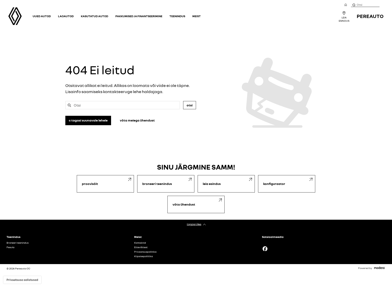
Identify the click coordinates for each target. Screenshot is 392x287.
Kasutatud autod (94, 16)
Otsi (190, 105)
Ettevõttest (141, 247)
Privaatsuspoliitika (145, 252)
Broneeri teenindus (18, 243)
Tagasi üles (194, 224)
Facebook (265, 249)
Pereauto (370, 16)
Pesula (10, 247)
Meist (196, 16)
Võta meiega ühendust (137, 120)
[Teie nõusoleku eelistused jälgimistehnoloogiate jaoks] (22, 280)
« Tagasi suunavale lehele (88, 120)
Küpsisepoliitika (143, 256)
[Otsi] (353, 4)
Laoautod (66, 16)
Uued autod (42, 16)
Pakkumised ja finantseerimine (138, 16)
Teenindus (177, 16)
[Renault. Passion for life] (15, 16)
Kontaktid (140, 243)
